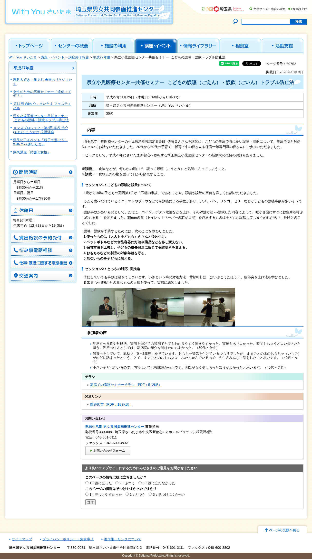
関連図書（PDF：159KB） (110, 404)
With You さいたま (23, 57)
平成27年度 (101, 57)
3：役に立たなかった (159, 483)
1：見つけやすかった (105, 494)
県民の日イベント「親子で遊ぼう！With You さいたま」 (40, 142)
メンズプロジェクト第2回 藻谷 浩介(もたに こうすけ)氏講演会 (40, 130)
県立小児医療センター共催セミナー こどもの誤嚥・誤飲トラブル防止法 (41, 118)
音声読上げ (299, 9)
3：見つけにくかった (169, 494)
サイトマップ (22, 539)
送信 (90, 502)
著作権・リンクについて (122, 539)
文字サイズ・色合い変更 (270, 9)
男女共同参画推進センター (123, 427)
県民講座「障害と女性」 (32, 152)
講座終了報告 (78, 57)
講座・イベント (53, 57)
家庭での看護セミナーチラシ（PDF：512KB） (126, 385)
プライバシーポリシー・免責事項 (68, 539)
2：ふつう (127, 483)
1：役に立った (100, 483)
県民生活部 (93, 427)
